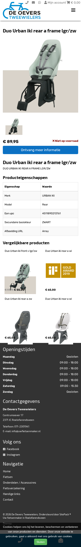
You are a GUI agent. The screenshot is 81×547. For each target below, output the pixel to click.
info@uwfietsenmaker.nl (26, 431)
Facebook (12, 449)
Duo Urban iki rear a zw (18, 298)
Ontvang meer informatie (40, 150)
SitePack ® (65, 514)
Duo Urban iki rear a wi (58, 251)
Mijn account (57, 2)
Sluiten (41, 541)
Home (7, 471)
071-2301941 (21, 426)
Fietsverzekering (14, 488)
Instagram (13, 454)
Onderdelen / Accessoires (19, 482)
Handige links (11, 494)
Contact (8, 499)
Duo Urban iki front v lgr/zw (21, 251)
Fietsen (8, 477)
